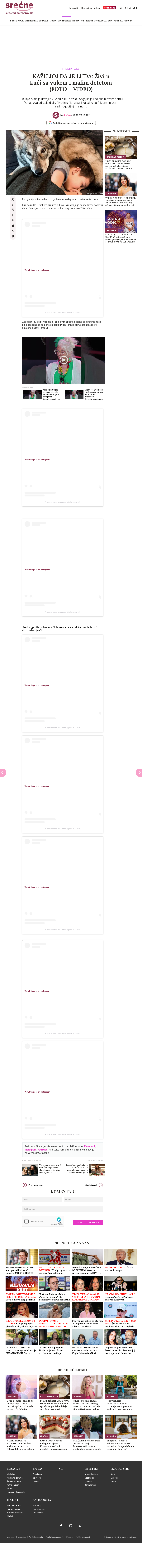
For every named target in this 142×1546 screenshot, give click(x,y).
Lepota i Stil (120, 1469)
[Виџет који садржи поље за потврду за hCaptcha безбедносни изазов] (43, 1221)
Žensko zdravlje (14, 1481)
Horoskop (111, 193)
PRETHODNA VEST (31, 1160)
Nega (113, 1474)
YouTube (42, 1149)
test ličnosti (38, 1512)
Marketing (22, 1537)
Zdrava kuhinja (13, 1509)
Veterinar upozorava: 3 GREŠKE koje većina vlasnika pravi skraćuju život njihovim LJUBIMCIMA (50, 1169)
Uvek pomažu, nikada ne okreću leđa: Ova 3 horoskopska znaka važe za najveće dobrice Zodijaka (20, 1404)
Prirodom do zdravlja (16, 1492)
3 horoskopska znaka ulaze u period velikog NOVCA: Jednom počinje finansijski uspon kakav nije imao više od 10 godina (86, 1404)
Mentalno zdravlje (15, 1478)
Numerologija (39, 1509)
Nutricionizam (13, 1485)
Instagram (30, 1149)
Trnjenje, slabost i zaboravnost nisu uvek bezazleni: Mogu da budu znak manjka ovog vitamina (120, 1444)
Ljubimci (88, 1481)
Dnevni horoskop (91, 8)
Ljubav (38, 1469)
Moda (113, 1481)
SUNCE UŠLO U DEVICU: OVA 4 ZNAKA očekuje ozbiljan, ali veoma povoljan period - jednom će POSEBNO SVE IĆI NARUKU (120, 238)
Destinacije (89, 1478)
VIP (61, 1469)
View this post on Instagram (37, 270)
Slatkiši (44, 1436)
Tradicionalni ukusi (15, 1512)
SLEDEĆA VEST (95, 1160)
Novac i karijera (91, 1474)
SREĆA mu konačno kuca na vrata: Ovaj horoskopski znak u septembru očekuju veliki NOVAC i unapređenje (87, 1444)
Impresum (11, 1537)
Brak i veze (37, 1474)
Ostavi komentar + (88, 1222)
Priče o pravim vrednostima (24, 21)
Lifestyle (91, 1469)
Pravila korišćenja (36, 1537)
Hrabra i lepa (71, 69)
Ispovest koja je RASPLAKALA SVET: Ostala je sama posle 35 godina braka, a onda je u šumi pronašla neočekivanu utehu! (120, 1404)
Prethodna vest (35, 1185)
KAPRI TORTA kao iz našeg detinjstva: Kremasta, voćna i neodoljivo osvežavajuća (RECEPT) (53, 1444)
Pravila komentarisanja (55, 1537)
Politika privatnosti (83, 1537)
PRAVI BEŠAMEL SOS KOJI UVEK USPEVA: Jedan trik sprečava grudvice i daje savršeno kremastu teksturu (118, 165)
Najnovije (74, 8)
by (65, 115)
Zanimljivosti (90, 1485)
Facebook (90, 1146)
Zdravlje (13, 1469)
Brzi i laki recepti (115, 157)
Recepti (12, 1500)
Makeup (114, 1478)
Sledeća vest (91, 1185)
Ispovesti (111, 1396)
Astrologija (42, 1500)
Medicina (111, 1436)
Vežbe (9, 1488)
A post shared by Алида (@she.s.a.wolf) (62, 312)
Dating (36, 1481)
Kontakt (69, 1537)
